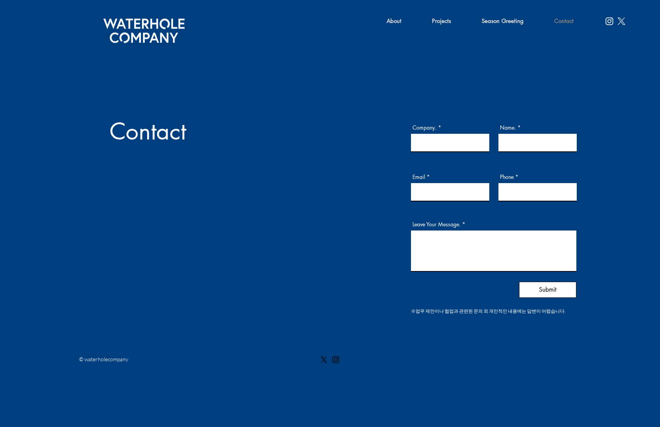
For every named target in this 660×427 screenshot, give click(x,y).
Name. (508, 127)
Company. (424, 127)
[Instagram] (609, 21)
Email (418, 177)
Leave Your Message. (436, 224)
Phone (507, 177)
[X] (323, 359)
